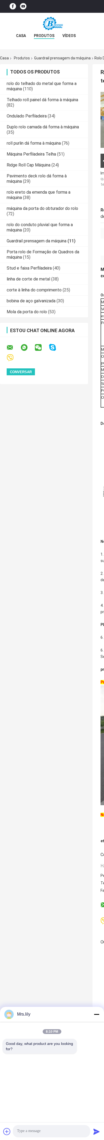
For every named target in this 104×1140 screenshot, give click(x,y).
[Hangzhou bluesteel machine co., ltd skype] (56, 347)
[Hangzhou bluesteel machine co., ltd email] (13, 348)
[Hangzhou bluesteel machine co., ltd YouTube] (23, 6)
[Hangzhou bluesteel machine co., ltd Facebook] (13, 6)
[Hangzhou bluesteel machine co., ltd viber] (13, 358)
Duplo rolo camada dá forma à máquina (43, 126)
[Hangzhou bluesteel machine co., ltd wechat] (41, 348)
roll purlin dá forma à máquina (34, 143)
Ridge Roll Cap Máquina (28, 165)
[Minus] (96, 1014)
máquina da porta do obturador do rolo (42, 208)
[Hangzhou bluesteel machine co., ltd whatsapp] (27, 348)
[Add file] (7, 1131)
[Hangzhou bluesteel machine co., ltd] (52, 23)
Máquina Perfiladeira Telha (31, 154)
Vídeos (69, 36)
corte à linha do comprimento (34, 289)
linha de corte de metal (28, 279)
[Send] (96, 1131)
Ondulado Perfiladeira (27, 116)
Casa (21, 36)
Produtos (44, 36)
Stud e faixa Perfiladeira (29, 268)
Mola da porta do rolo (27, 311)
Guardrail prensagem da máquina (62, 58)
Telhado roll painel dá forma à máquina (42, 99)
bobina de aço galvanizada (31, 300)
